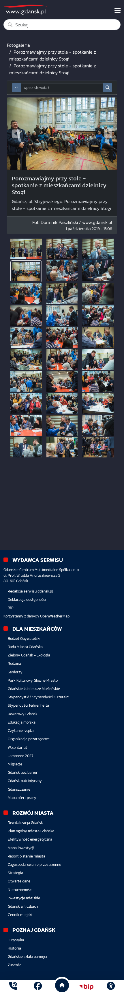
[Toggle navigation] (117, 10)
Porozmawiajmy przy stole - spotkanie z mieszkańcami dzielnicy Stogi (52, 55)
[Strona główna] (13, 986)
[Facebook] (38, 986)
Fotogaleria (18, 45)
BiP (11, 608)
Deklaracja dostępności (27, 599)
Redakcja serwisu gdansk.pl (30, 591)
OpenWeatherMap (54, 616)
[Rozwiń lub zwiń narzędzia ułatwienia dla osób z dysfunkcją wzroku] (111, 987)
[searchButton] (107, 87)
